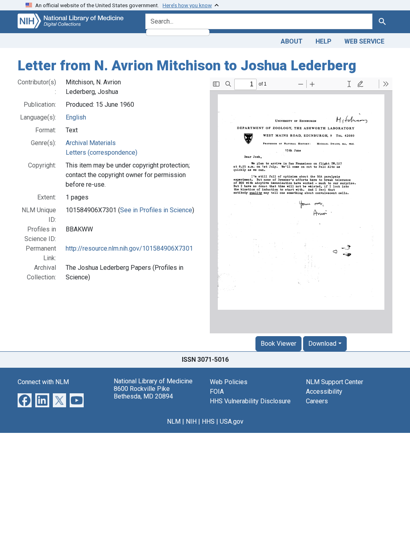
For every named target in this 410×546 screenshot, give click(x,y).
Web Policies (228, 382)
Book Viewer (278, 343)
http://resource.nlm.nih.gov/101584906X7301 (129, 248)
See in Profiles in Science (156, 210)
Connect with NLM (43, 382)
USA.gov (231, 421)
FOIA (217, 391)
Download (322, 343)
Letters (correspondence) (101, 152)
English (76, 117)
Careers (317, 401)
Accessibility (324, 391)
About (292, 41)
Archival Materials (91, 143)
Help (324, 41)
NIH (191, 421)
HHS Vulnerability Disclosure (250, 401)
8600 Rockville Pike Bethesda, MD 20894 (143, 392)
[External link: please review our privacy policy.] (25, 399)
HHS (208, 421)
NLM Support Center (334, 382)
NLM (174, 421)
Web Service (364, 41)
